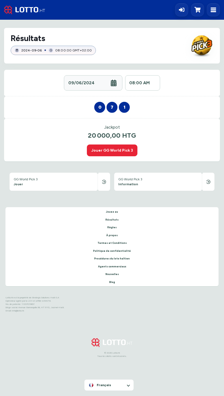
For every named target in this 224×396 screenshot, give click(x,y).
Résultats (112, 219)
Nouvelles (112, 274)
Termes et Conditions (112, 242)
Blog (112, 282)
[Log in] (181, 9)
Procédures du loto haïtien (112, 258)
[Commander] (199, 9)
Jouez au (112, 211)
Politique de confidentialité (112, 250)
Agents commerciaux (112, 266)
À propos (112, 235)
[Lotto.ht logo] (24, 10)
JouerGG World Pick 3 (112, 150)
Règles (112, 227)
